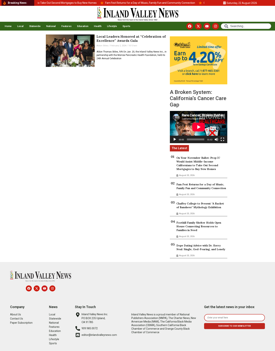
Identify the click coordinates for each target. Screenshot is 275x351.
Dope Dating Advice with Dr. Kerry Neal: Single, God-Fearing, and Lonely (200, 247)
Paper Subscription (21, 322)
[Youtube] (207, 26)
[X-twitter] (198, 26)
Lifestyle (112, 26)
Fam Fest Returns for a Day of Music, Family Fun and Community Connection (201, 186)
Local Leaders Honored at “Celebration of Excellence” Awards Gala (131, 38)
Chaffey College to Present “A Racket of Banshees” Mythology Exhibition (200, 205)
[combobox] (246, 26)
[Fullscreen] (222, 139)
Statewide (35, 26)
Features (66, 26)
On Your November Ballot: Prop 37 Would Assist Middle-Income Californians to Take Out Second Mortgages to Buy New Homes (198, 163)
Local (20, 26)
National (51, 26)
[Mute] (216, 139)
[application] (198, 127)
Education (82, 26)
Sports (126, 26)
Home (8, 26)
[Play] (175, 139)
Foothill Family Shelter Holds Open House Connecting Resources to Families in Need (198, 226)
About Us (15, 314)
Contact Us (16, 318)
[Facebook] (189, 26)
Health (97, 26)
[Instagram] (215, 26)
